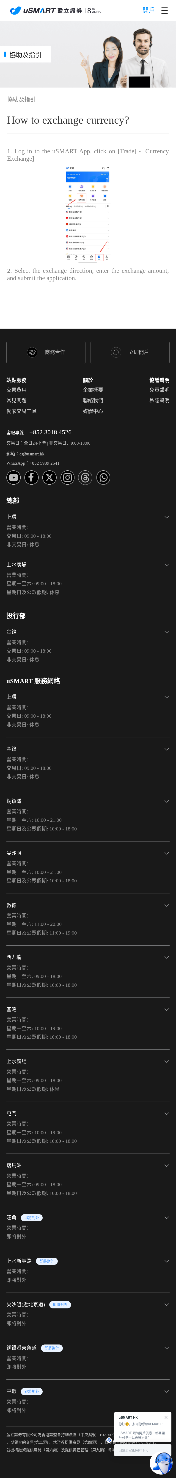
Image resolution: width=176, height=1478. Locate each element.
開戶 (148, 10)
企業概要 (93, 390)
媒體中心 (93, 411)
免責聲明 (159, 390)
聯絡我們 (93, 400)
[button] (88, 529)
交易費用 (16, 390)
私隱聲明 (159, 400)
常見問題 (16, 400)
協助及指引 (21, 99)
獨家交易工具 (21, 411)
